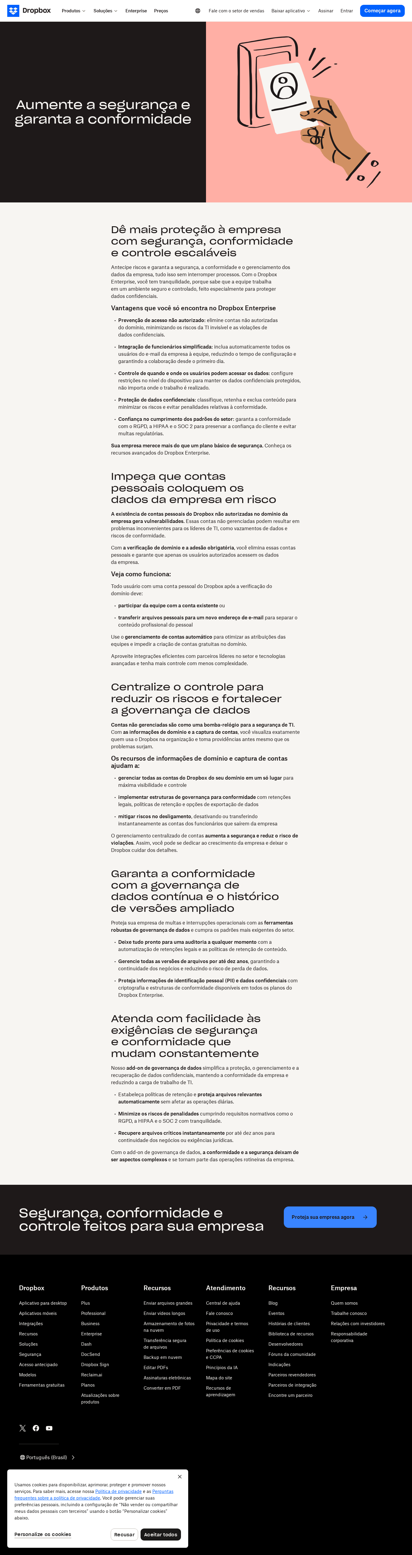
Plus (85, 1303)
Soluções (28, 1344)
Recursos (28, 1333)
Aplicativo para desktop (43, 1303)
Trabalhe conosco (349, 1313)
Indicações (279, 1364)
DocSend (90, 1354)
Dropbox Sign (95, 1364)
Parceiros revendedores (292, 1374)
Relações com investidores (358, 1323)
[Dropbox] (32, 11)
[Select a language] (198, 11)
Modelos (27, 1374)
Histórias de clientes (289, 1323)
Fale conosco (219, 1313)
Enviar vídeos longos (164, 1313)
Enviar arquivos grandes (168, 1303)
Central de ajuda (223, 1303)
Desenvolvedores (285, 1344)
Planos (88, 1385)
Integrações (31, 1323)
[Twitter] (22, 1428)
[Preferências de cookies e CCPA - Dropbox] (97, 1508)
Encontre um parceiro (290, 1395)
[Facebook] (36, 1428)
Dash (86, 1344)
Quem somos (344, 1303)
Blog (273, 1303)
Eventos (276, 1313)
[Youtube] (49, 1428)
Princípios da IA (222, 1367)
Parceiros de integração (292, 1385)
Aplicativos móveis (38, 1313)
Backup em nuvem (163, 1357)
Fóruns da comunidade (292, 1354)
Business (90, 1323)
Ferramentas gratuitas (42, 1385)
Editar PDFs (156, 1367)
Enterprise (91, 1333)
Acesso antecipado (38, 1364)
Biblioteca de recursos (291, 1333)
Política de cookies (225, 1340)
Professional (93, 1313)
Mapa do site (219, 1377)
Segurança (30, 1354)
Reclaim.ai (91, 1374)
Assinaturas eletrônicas (167, 1377)
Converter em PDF (162, 1388)
